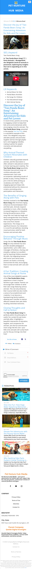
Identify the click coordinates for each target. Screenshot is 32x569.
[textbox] (16, 8)
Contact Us (16, 547)
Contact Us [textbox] (16, 507)
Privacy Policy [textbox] (16, 497)
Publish (24, 380)
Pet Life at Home (12, 339)
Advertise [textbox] (16, 503)
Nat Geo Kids (18, 131)
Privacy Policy (16, 557)
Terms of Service (16, 552)
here (26, 567)
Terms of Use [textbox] (16, 500)
